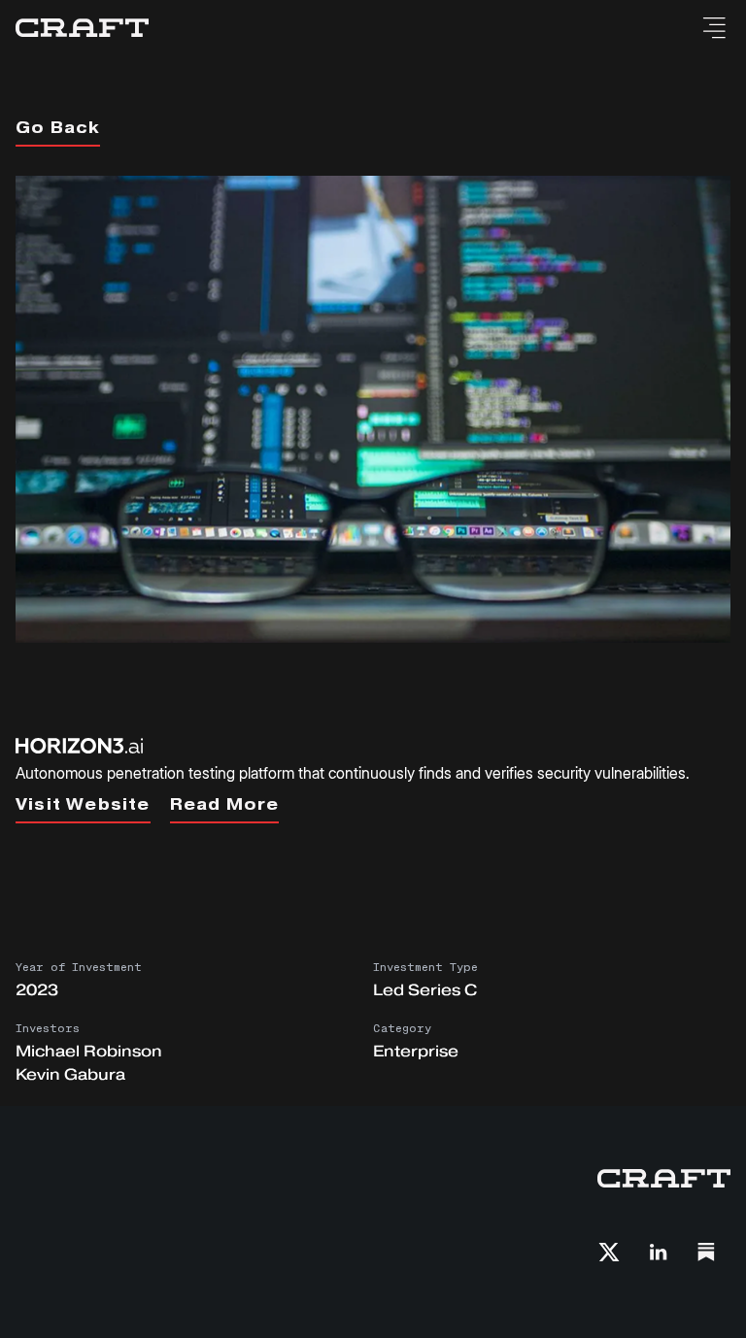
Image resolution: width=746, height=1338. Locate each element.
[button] (713, 28)
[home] (82, 28)
